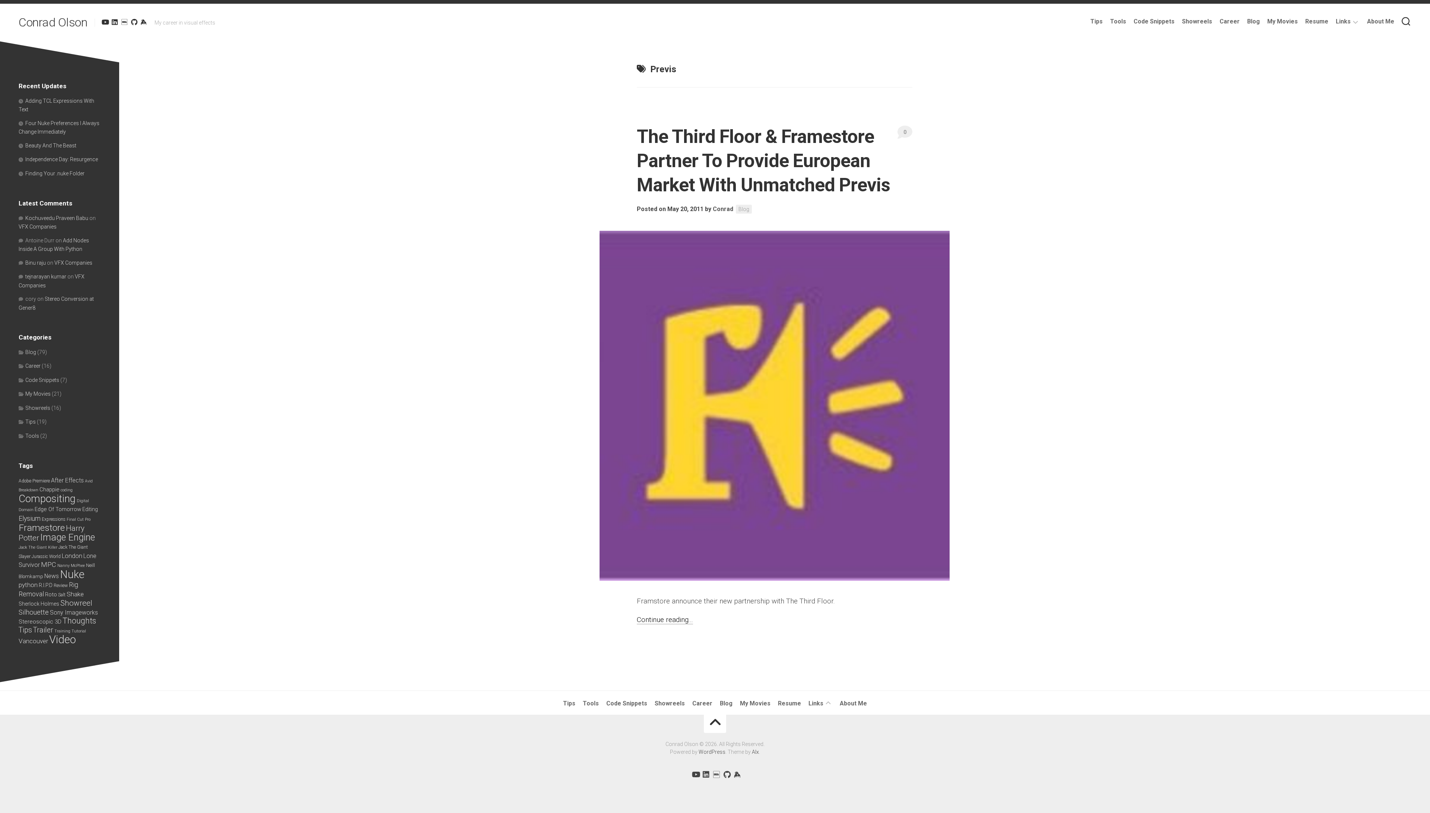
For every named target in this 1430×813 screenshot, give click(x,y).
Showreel (76, 603)
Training (62, 631)
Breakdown (28, 490)
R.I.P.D (46, 585)
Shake (75, 594)
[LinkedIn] (114, 22)
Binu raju (35, 263)
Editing (90, 509)
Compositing (47, 498)
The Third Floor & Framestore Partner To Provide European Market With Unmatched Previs (763, 161)
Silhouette (34, 612)
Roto (51, 594)
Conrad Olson (53, 22)
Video (62, 639)
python (28, 585)
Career (1230, 21)
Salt (62, 594)
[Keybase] (143, 22)
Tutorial (79, 631)
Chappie (49, 489)
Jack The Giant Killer (38, 547)
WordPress (712, 752)
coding (67, 490)
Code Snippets (1154, 21)
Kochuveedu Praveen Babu (56, 218)
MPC (48, 564)
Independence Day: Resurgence (61, 159)
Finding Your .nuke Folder (55, 173)
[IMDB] (124, 22)
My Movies (1282, 21)
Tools (1118, 21)
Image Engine (67, 537)
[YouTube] (105, 22)
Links (1343, 21)
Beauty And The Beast (50, 146)
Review (61, 585)
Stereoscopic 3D (40, 621)
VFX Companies (38, 227)
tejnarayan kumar (45, 277)
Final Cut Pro (78, 519)
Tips (1096, 21)
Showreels (1197, 21)
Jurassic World (46, 556)
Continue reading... (665, 619)
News (51, 576)
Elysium (30, 518)
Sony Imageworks (74, 612)
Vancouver (33, 641)
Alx (755, 752)
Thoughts (79, 620)
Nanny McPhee (71, 565)
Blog (1253, 21)
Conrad (723, 209)
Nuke (72, 574)
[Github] (134, 22)
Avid (89, 481)
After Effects (67, 480)
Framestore (42, 527)
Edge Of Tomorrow (58, 509)
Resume (1316, 21)
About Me (1380, 21)
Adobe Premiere (34, 481)
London (72, 555)
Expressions (54, 519)
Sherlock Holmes (39, 604)
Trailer (43, 630)
